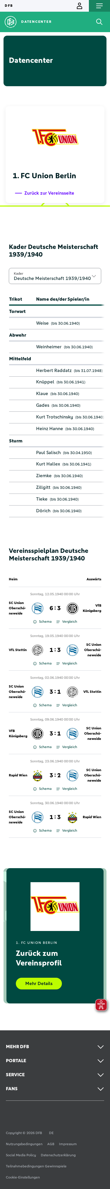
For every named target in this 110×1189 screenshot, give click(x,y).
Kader (18, 273)
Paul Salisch (48, 452)
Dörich (43, 510)
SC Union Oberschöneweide (17, 608)
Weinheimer (49, 347)
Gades (42, 405)
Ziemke (44, 475)
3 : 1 (55, 692)
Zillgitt (43, 487)
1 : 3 (55, 650)
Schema (45, 622)
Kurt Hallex (48, 464)
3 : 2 (55, 775)
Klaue (42, 393)
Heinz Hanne (49, 428)
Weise (42, 323)
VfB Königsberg (92, 608)
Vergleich (69, 622)
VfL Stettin (18, 650)
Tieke (42, 499)
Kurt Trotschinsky (54, 417)
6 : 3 (55, 608)
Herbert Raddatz (54, 370)
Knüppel (45, 382)
